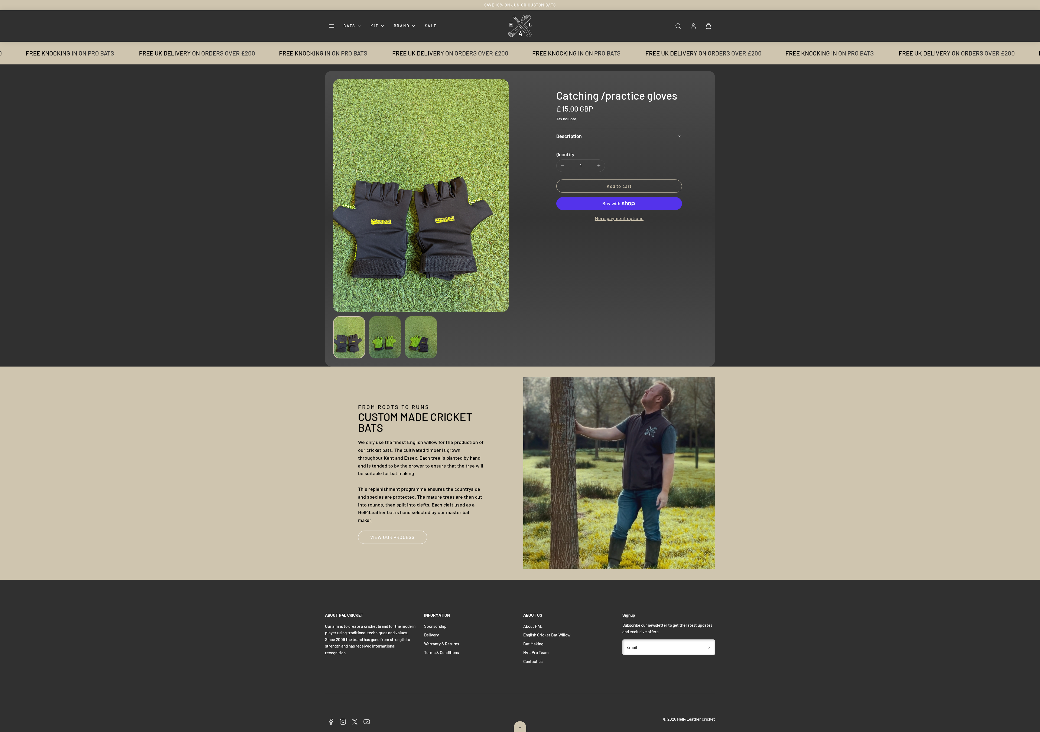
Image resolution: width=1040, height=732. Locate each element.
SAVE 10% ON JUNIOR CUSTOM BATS (520, 5)
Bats (349, 26)
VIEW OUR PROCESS (392, 537)
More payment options (619, 218)
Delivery (431, 634)
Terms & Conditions (441, 652)
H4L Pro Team (536, 652)
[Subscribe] (709, 647)
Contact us (532, 661)
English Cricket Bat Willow (546, 634)
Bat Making (533, 643)
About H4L (532, 626)
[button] (331, 25)
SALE (431, 26)
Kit (374, 26)
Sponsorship (435, 626)
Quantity (565, 154)
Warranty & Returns (441, 643)
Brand (402, 26)
